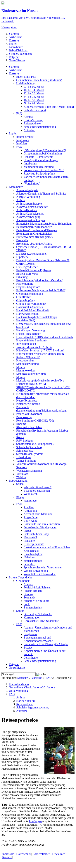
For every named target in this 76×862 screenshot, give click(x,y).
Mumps (20, 377)
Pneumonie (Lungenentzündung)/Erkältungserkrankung (41, 409)
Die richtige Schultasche (38, 614)
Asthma (28, 116)
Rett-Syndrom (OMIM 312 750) (35, 420)
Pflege (20, 497)
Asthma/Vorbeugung (28, 216)
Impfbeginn (30, 163)
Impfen (13, 43)
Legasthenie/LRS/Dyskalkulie (41, 620)
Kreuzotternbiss (25, 360)
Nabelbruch (30, 557)
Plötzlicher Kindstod (28, 403)
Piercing (28, 594)
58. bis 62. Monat (34, 103)
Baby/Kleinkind (18, 50)
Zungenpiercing (33, 607)
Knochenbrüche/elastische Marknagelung (40, 353)
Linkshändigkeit (33, 554)
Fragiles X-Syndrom (28, 287)
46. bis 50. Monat (34, 100)
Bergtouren (30, 634)
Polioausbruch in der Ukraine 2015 (44, 170)
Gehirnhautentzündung (29, 293)
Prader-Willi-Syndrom (29, 413)
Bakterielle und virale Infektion (42, 524)
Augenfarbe (30, 517)
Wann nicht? (31, 494)
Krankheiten (16, 47)
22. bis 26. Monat (34, 93)
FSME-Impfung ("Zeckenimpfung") (45, 150)
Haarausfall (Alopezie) (29, 307)
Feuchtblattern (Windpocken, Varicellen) (39, 280)
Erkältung (22, 277)
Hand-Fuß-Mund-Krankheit (32, 310)
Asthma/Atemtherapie (29, 203)
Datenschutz (23, 854)
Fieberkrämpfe (24, 283)
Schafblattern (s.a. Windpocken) (34, 443)
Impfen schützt (24, 136)
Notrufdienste (17, 60)
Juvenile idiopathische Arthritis (34, 347)
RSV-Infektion (24, 440)
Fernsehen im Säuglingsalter (40, 527)
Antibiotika (30, 510)
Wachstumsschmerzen (29, 470)
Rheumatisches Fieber (29, 427)
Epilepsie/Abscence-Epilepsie (33, 270)
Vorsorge (14, 40)
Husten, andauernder (28, 333)
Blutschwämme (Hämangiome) (34, 236)
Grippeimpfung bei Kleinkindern (43, 153)
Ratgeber (14, 57)
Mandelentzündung (27, 363)
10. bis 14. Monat (34, 90)
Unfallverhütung (25, 83)
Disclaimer (58, 854)
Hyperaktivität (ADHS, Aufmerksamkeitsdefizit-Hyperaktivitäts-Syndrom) (44, 338)
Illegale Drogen (33, 590)
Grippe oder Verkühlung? (31, 303)
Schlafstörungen (33, 560)
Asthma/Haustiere (26, 210)
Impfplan (21, 143)
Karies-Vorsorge (33, 120)
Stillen (20, 484)
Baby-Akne (30, 520)
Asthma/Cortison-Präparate (32, 206)
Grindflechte (23, 297)
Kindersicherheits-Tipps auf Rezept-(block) (49, 106)
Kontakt (7, 857)
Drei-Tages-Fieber (26, 267)
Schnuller (29, 564)
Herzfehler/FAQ (25, 320)
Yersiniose (22, 474)
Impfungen (22, 140)
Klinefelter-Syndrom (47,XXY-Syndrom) (40, 350)
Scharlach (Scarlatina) (29, 447)
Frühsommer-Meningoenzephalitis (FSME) (41, 290)
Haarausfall (30, 537)
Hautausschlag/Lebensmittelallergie (36, 317)
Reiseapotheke (32, 123)
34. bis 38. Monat (34, 96)
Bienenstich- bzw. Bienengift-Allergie (46, 644)
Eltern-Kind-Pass (26, 76)
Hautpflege (30, 500)
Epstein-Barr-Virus (27, 273)
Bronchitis (22, 240)
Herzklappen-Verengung (30, 330)
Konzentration (32, 617)
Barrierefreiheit (41, 854)
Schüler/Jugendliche (20, 53)
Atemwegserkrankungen (30, 220)
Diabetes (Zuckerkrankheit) (32, 253)
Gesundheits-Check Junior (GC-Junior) (39, 80)
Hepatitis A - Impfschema (38, 156)
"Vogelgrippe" (32, 183)
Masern (20, 367)
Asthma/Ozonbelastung (30, 213)
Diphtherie (22, 257)
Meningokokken (25, 370)
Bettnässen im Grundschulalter (34, 233)
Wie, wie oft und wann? (37, 487)
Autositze (29, 130)
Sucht (27, 604)
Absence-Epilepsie (27, 190)
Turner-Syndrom (26, 460)
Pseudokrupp (24, 417)
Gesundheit (23, 580)
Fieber (27, 530)
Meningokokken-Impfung (39, 166)
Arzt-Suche (15, 37)
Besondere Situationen (37, 490)
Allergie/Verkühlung (28, 196)
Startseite (14, 33)
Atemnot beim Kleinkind (38, 514)
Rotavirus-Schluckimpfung (39, 173)
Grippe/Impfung (25, 300)
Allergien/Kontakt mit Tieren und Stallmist (41, 193)
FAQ (19, 113)
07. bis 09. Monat (34, 86)
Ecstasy (28, 647)
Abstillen (29, 507)
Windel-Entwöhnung (36, 570)
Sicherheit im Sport (35, 110)
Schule (20, 610)
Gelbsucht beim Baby (36, 534)
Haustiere (29, 540)
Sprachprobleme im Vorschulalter (43, 567)
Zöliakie (21, 477)
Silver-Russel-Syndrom (29, 453)
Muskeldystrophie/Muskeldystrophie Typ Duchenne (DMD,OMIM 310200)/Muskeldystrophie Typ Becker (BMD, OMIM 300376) (43, 385)
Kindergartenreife (34, 544)
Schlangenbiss (24, 450)
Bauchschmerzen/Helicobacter (34, 226)
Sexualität (29, 597)
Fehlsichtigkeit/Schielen (37, 587)
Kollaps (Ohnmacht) (28, 357)
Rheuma (21, 423)
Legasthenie (31, 657)
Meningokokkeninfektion (31, 373)
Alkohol (28, 584)
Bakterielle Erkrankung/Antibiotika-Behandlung (44, 223)
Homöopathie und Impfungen (41, 160)
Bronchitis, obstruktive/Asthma (34, 243)
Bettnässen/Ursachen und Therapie (36, 230)
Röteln (20, 437)
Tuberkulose (23, 457)
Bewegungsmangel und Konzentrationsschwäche (38, 639)
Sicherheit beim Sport (36, 600)
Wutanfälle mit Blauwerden (40, 574)
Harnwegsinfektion (27, 313)
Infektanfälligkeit (26, 343)
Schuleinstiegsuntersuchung (40, 126)
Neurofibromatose (26, 400)
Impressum (7, 854)
